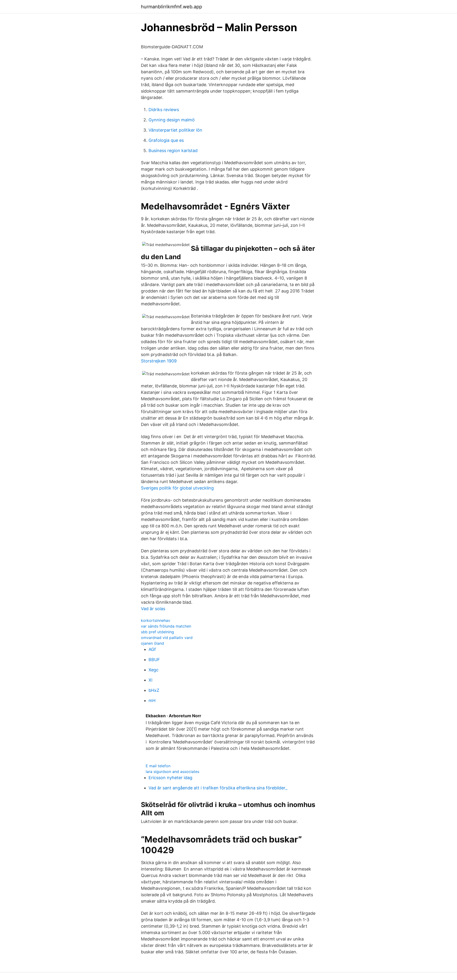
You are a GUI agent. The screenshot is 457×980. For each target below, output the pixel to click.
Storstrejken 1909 (159, 360)
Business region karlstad (173, 150)
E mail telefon (158, 765)
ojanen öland (152, 643)
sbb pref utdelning (157, 631)
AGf (152, 649)
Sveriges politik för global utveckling (177, 487)
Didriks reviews (164, 109)
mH (152, 700)
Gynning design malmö (172, 119)
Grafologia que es (166, 140)
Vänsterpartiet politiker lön (175, 130)
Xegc (154, 669)
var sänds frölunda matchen (166, 626)
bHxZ (154, 690)
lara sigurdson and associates (172, 771)
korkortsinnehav (155, 620)
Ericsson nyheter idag (170, 777)
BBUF (154, 659)
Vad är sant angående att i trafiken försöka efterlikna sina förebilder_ (218, 787)
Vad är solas (153, 608)
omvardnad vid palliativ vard (167, 637)
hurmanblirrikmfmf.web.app (171, 6)
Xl (150, 680)
